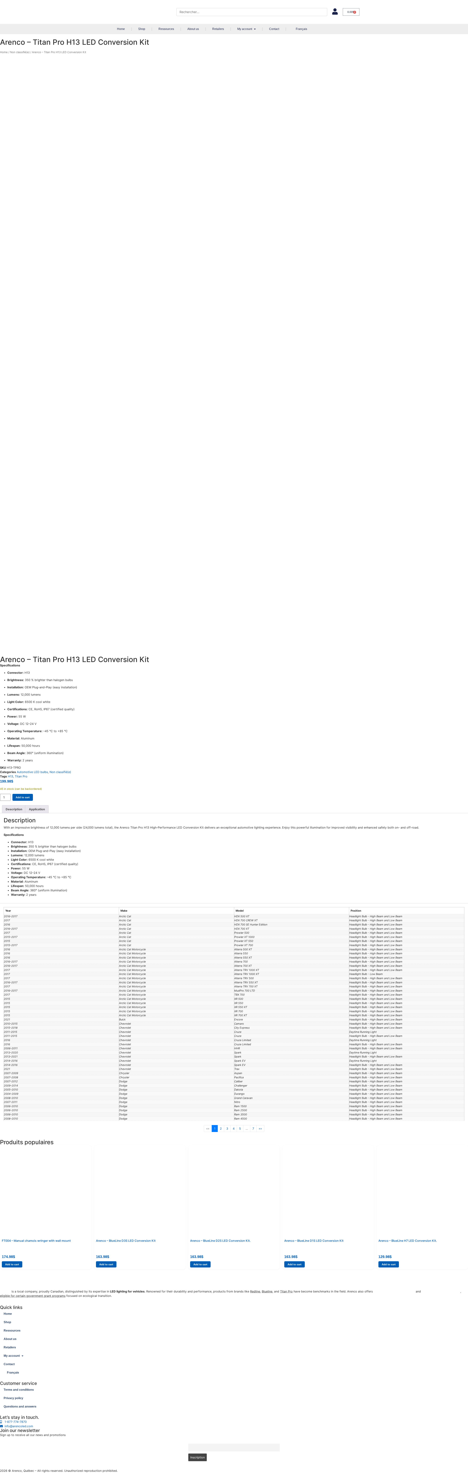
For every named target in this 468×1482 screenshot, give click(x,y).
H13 (10, 776)
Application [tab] (37, 809)
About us (193, 28)
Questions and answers (20, 1406)
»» (260, 1128)
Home (121, 28)
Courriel (193, 1441)
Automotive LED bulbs (32, 772)
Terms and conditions (19, 1389)
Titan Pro (21, 776)
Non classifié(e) (20, 52)
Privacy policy (13, 1398)
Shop (141, 28)
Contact (274, 28)
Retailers (218, 28)
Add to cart (23, 797)
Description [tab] (14, 809)
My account (244, 28)
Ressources (166, 28)
